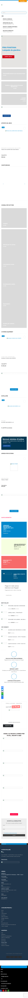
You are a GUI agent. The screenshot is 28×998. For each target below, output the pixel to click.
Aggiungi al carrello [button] (24, 128)
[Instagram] (9, 902)
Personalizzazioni (4, 923)
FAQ (2, 932)
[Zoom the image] (14, 852)
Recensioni (3, 939)
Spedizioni (3, 934)
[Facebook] (14, 687)
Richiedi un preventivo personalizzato (8, 924)
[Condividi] (14, 698)
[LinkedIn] (14, 696)
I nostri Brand (4, 913)
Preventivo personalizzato (6, 983)
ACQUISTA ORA (7, 115)
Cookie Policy (4, 943)
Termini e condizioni (5, 945)
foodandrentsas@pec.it (5, 887)
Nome (4, 825)
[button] (0, 964)
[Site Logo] (4, 6)
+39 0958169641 (4, 880)
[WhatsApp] (14, 694)
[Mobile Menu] (1, 3)
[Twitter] (14, 689)
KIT (2, 921)
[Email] (14, 691)
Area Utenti (3, 940)
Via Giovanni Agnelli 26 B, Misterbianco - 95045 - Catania (12, 874)
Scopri (4, 75)
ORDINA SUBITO (14, 389)
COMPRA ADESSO (8, 56)
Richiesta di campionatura (6, 936)
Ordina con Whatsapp (5, 937)
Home (2, 910)
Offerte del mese (4, 916)
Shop (2, 911)
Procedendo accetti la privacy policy (10, 833)
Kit (1, 978)
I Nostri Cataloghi (4, 926)
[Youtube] (5, 902)
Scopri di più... (4, 859)
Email (4, 829)
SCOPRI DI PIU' (14, 814)
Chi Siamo (3, 915)
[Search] (25, 12)
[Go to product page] (14, 136)
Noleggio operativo (4, 976)
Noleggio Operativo (5, 918)
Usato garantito (3, 985)
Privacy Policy (4, 942)
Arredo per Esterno (4, 478)
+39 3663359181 (4, 877)
